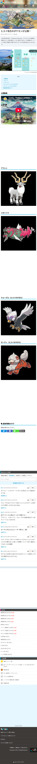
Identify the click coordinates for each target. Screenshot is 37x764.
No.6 (2, 500)
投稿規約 (11, 475)
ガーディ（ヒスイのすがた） (10, 86)
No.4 (2, 526)
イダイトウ (6, 82)
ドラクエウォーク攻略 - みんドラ (8, 735)
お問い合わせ (24, 747)
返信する (3, 508)
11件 (16, 34)
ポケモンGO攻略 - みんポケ (14, 2)
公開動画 (6, 78)
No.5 (2, 512)
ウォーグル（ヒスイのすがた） (11, 84)
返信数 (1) (4, 496)
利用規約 (12, 747)
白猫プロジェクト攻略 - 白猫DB (8, 732)
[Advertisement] (18, 145)
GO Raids (3, 739)
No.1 (2, 551)
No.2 (2, 536)
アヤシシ (6, 80)
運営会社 (17, 747)
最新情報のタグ (8, 88)
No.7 (2, 488)
